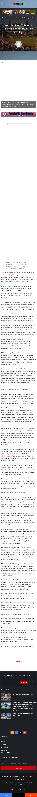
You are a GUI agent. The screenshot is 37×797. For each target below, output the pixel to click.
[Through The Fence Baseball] (18, 4)
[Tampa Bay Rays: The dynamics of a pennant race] (6, 716)
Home (3, 741)
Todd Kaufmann (18, 49)
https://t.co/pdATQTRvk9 (23, 675)
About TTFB (4, 744)
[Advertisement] (19, 726)
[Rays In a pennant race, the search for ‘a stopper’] (6, 696)
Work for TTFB (5, 753)
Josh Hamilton (6, 272)
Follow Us (24, 682)
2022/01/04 (6, 679)
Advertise (4, 750)
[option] (18, 677)
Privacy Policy (5, 747)
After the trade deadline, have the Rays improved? (19, 18)
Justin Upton (12, 456)
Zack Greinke (19, 454)
